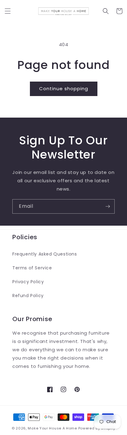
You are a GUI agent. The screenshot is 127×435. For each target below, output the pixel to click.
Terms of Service (32, 268)
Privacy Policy (28, 282)
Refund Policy (28, 295)
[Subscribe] (107, 206)
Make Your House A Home (52, 428)
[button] (7, 11)
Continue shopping (63, 88)
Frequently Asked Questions (44, 254)
